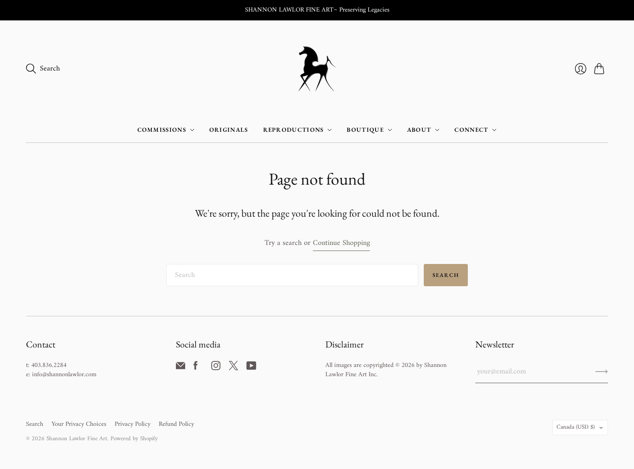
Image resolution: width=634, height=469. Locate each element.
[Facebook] (196, 368)
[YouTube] (251, 368)
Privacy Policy (132, 424)
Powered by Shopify (134, 438)
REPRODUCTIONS (293, 130)
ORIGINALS (228, 130)
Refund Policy (176, 424)
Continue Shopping (341, 243)
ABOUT (419, 130)
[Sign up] (601, 371)
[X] (233, 368)
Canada (575, 427)
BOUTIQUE (365, 130)
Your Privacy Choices (79, 424)
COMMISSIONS (161, 130)
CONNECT (471, 130)
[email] (180, 368)
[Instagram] (215, 368)
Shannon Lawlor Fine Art (76, 438)
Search (446, 275)
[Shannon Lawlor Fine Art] (317, 69)
